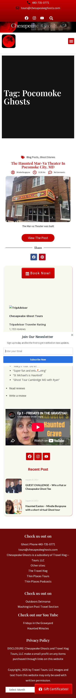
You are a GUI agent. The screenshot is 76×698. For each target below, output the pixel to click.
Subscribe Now (38, 359)
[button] (37, 336)
